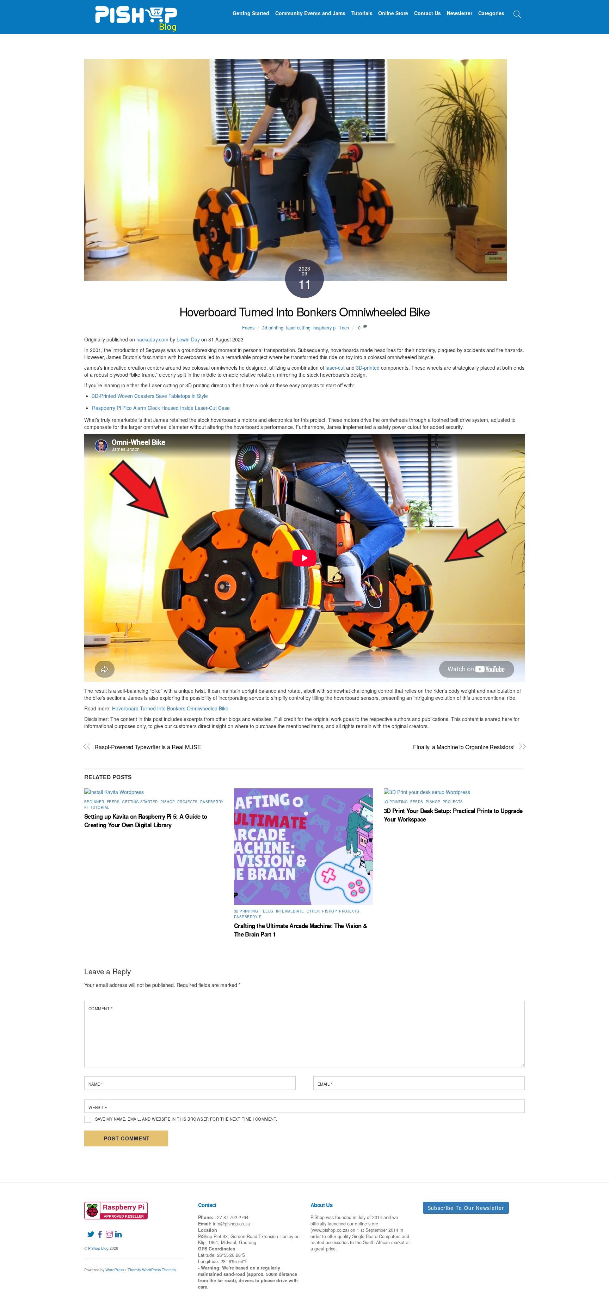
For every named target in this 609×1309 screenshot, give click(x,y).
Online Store (393, 13)
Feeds (248, 328)
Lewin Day (188, 339)
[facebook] (97, 1229)
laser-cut (335, 367)
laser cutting (298, 328)
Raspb (99, 407)
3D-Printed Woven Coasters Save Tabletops (142, 395)
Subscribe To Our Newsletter (465, 1207)
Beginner (94, 801)
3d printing (272, 328)
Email (325, 1084)
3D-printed (368, 367)
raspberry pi (325, 328)
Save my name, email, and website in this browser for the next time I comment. (186, 1119)
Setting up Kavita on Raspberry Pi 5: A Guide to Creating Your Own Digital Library (145, 820)
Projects (187, 801)
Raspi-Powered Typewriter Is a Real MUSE (147, 747)
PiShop (167, 801)
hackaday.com (152, 339)
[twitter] (88, 1229)
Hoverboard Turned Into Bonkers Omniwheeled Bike (304, 311)
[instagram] (106, 1229)
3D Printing (246, 911)
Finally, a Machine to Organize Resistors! (464, 747)
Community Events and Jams (310, 13)
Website (97, 1107)
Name (95, 1084)
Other (313, 911)
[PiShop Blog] (135, 16)
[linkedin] (115, 1229)
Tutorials (362, 13)
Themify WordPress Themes (152, 1269)
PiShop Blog (98, 1248)
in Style (200, 395)
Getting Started (251, 13)
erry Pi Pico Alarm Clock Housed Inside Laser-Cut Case (168, 407)
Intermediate (290, 911)
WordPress (114, 1269)
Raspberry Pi (248, 916)
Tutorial (100, 807)
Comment (100, 1008)
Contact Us (427, 13)
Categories (491, 13)
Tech (344, 328)
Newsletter (459, 13)
